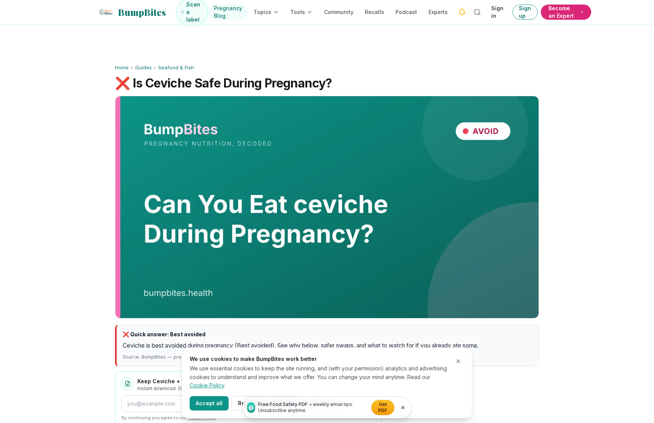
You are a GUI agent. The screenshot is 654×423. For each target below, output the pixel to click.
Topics (262, 12)
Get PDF (382, 407)
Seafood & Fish (176, 67)
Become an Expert (561, 12)
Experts (438, 12)
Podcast (406, 12)
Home (122, 67)
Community (338, 12)
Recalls (374, 12)
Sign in (497, 12)
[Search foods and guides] (477, 12)
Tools (297, 12)
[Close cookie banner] (458, 361)
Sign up (525, 12)
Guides (143, 67)
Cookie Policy (207, 385)
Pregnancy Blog (228, 12)
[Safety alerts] (462, 12)
